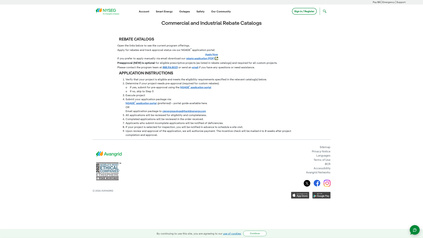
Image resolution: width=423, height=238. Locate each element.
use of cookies (232, 233)
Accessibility (322, 168)
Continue (255, 233)
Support (401, 2)
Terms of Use (322, 159)
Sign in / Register (304, 11)
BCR (327, 164)
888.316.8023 (170, 67)
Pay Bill (377, 2)
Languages (323, 155)
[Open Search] (324, 11)
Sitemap (325, 147)
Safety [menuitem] (200, 11)
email (195, 67)
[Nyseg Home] (108, 11)
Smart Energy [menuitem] (164, 11)
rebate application (197, 58)
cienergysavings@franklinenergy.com (184, 111)
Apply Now (211, 54)
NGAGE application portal (195, 87)
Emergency (388, 2)
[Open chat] (415, 230)
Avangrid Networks (318, 172)
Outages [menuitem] (184, 11)
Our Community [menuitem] (221, 11)
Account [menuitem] (144, 11)
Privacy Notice (321, 151)
